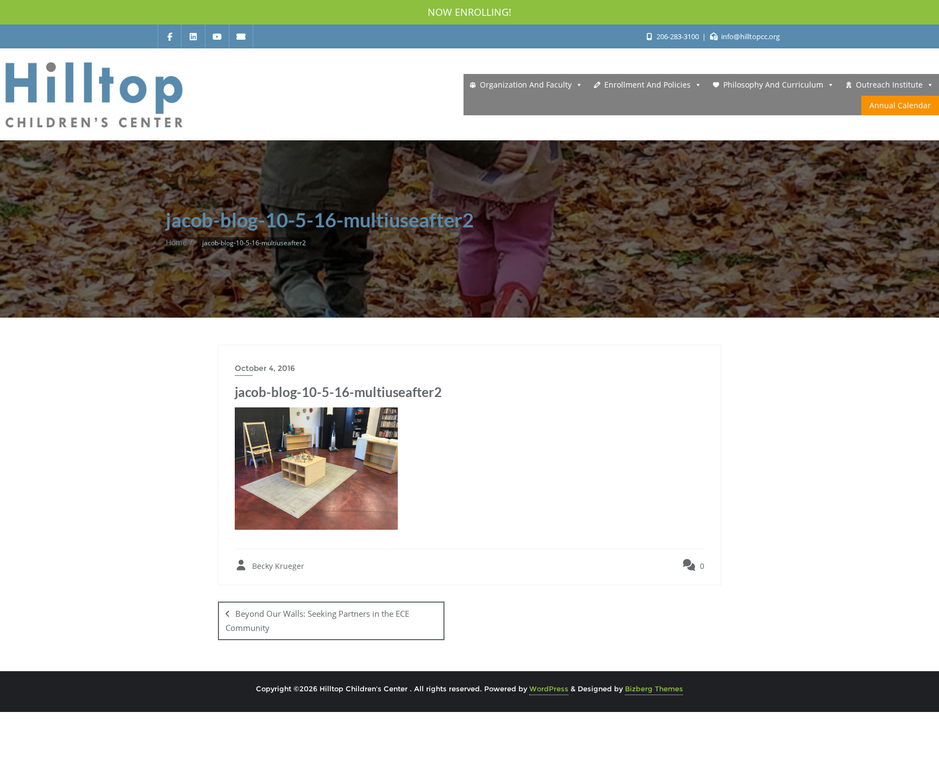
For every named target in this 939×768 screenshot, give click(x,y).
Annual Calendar (900, 105)
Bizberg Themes (654, 688)
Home (176, 242)
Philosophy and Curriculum (773, 84)
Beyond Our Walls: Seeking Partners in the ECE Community (317, 620)
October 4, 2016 (265, 368)
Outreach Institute (889, 84)
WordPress (548, 688)
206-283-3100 (677, 36)
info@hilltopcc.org (749, 36)
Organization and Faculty (526, 84)
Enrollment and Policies (647, 84)
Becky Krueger (277, 566)
